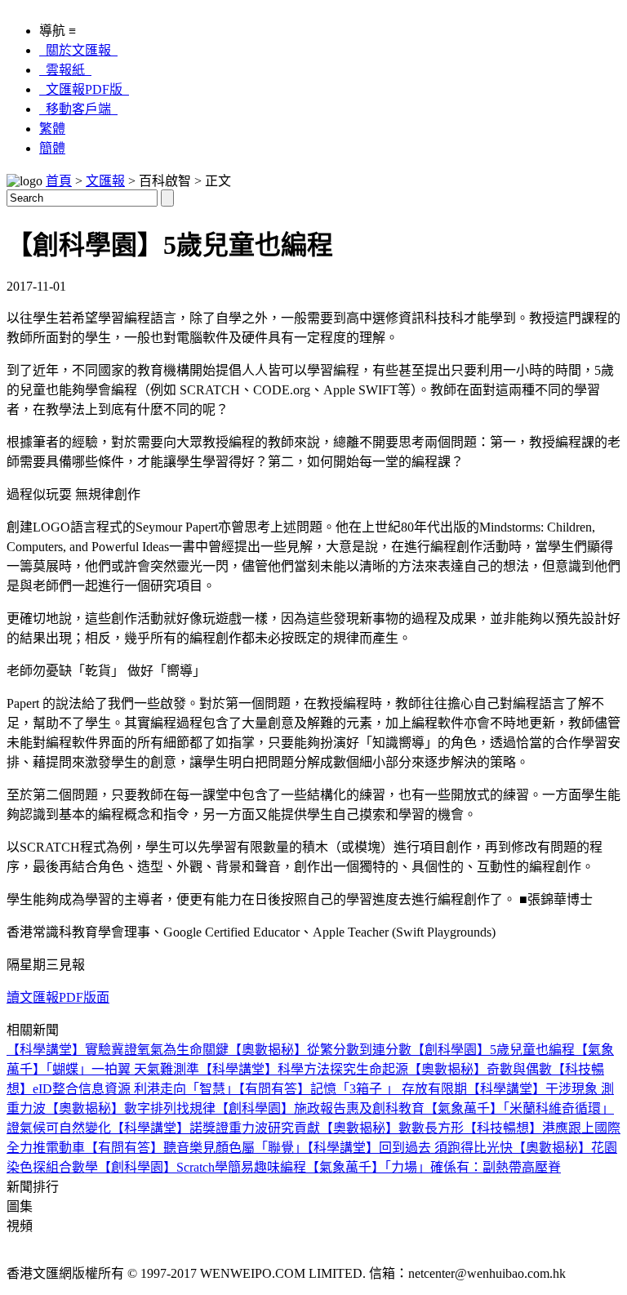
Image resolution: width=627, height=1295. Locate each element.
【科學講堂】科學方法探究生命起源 (303, 1069)
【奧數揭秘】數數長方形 (392, 1128)
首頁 (59, 181)
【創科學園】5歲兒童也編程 (493, 1050)
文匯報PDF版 (84, 89)
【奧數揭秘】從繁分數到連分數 (320, 1050)
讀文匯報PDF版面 (58, 997)
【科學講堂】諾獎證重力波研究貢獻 (215, 1128)
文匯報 (105, 181)
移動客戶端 (78, 109)
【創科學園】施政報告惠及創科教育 (320, 1108)
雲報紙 (65, 70)
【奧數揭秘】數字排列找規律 (131, 1108)
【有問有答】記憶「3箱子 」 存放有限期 (352, 1089)
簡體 (52, 148)
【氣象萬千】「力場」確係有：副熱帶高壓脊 (433, 1167)
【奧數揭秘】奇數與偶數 (480, 1069)
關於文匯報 (78, 50)
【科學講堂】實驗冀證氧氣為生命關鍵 (118, 1050)
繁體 (52, 129)
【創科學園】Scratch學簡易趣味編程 (202, 1167)
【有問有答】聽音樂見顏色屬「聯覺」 (196, 1148)
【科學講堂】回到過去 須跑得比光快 (410, 1148)
